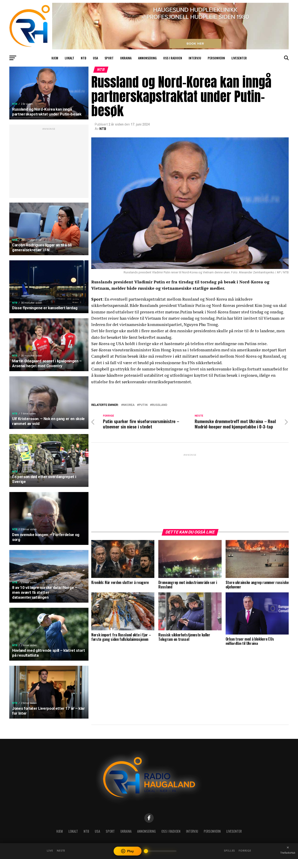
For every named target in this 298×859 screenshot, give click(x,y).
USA (95, 57)
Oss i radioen (172, 57)
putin (143, 405)
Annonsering (147, 57)
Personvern (216, 57)
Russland (159, 405)
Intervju (195, 57)
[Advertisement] (48, 163)
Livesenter (239, 57)
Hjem (54, 57)
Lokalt (69, 57)
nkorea (129, 405)
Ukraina (126, 57)
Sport (109, 57)
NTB (83, 57)
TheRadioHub (287, 852)
